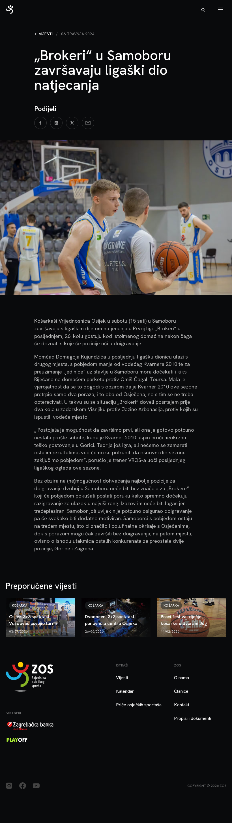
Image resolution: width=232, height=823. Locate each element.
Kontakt (181, 705)
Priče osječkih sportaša (139, 705)
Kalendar (125, 691)
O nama (181, 678)
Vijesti (46, 33)
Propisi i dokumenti (192, 718)
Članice (181, 691)
